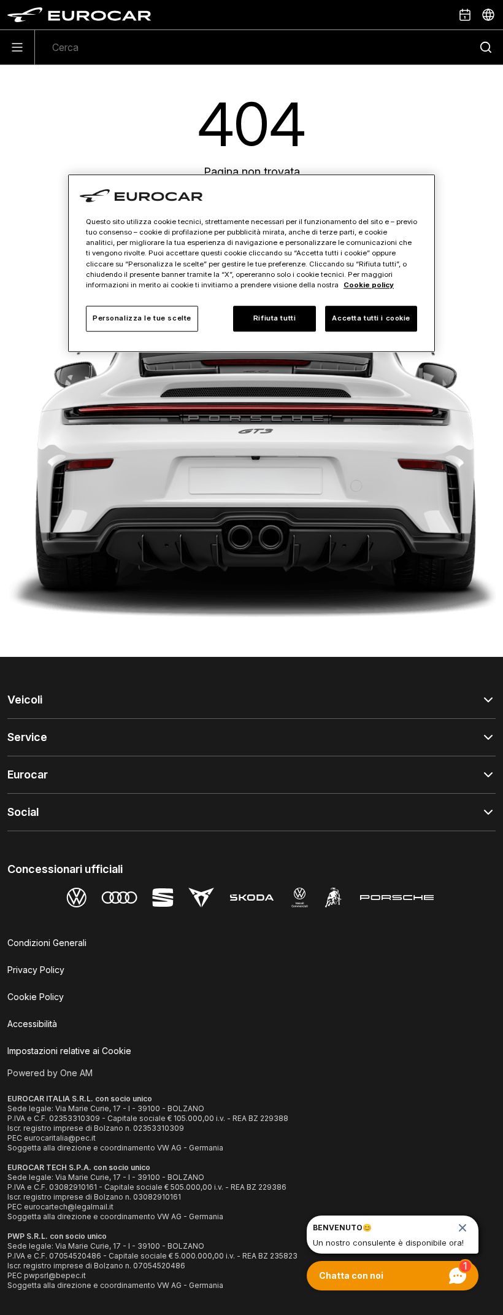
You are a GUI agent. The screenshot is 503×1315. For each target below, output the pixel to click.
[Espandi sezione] (488, 699)
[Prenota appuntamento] (465, 14)
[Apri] (17, 47)
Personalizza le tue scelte (142, 318)
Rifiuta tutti (274, 318)
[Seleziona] (488, 14)
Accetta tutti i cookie (371, 318)
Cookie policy (369, 285)
